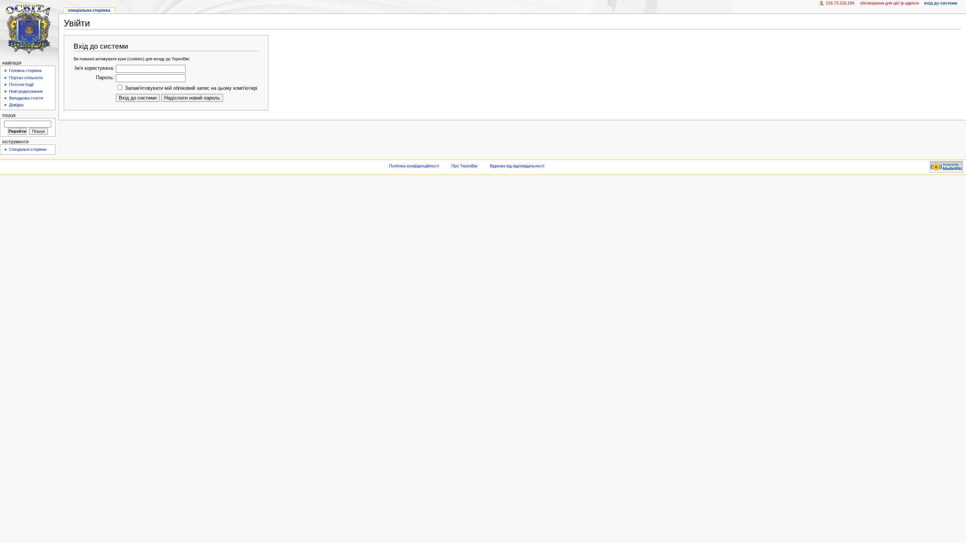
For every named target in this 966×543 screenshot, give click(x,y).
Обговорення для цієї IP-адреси (889, 3)
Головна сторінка (25, 70)
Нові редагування (26, 91)
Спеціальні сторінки (27, 149)
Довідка (16, 105)
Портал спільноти (26, 77)
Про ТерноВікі (464, 166)
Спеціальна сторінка (89, 10)
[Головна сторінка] (29, 29)
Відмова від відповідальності (517, 166)
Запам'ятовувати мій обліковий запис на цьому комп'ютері (191, 88)
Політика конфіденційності (414, 166)
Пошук (8, 115)
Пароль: (105, 77)
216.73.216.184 (840, 3)
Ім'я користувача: (94, 68)
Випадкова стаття (26, 98)
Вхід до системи (940, 3)
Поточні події (21, 84)
